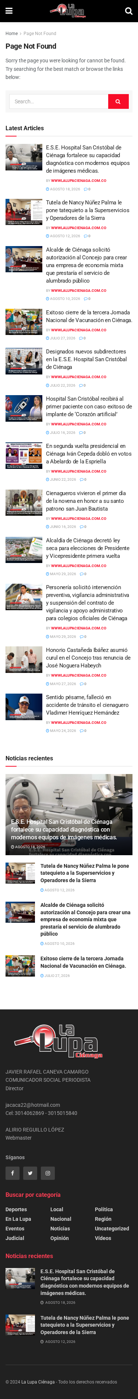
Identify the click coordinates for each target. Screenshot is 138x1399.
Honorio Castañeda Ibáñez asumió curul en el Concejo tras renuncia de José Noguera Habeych (88, 658)
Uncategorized (112, 1229)
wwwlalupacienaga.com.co (78, 181)
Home (12, 33)
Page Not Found (40, 33)
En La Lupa (18, 1219)
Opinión (59, 1238)
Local (56, 1209)
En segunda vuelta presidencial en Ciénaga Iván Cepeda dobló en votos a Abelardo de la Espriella (89, 454)
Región (103, 1219)
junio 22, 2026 (62, 479)
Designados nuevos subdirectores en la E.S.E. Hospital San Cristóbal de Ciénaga (86, 359)
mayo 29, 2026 (62, 574)
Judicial (15, 1238)
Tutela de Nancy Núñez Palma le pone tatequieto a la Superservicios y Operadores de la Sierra (88, 210)
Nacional (60, 1219)
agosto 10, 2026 (64, 299)
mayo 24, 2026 (62, 731)
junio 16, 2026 (62, 527)
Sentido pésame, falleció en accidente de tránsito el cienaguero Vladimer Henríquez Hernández (88, 705)
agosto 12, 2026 (64, 236)
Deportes (16, 1209)
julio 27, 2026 (62, 338)
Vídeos (103, 1238)
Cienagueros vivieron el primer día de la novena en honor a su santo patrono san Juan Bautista (86, 501)
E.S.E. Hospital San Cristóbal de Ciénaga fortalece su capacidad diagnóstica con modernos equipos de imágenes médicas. (64, 829)
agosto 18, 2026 (64, 189)
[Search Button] (118, 101)
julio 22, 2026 (62, 385)
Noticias (60, 1229)
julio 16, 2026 (62, 433)
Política (104, 1209)
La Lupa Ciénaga (38, 1382)
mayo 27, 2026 (62, 684)
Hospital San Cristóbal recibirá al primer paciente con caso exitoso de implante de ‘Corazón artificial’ (89, 406)
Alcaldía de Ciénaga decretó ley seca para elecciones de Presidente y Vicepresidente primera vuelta (88, 548)
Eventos (15, 1229)
